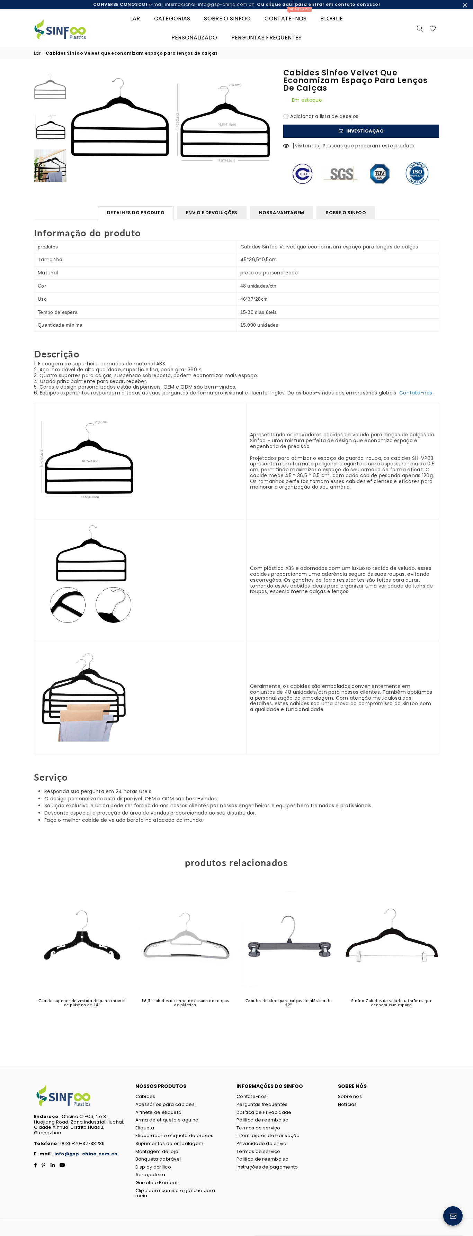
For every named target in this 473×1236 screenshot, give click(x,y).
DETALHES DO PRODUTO (135, 212)
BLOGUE (331, 18)
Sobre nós (350, 1096)
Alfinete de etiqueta (158, 1112)
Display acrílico (153, 1167)
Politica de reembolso (262, 1120)
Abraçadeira (150, 1174)
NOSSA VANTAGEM (281, 212)
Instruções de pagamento (267, 1167)
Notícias (347, 1104)
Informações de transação (268, 1135)
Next (267, 119)
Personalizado (194, 38)
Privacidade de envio (262, 1143)
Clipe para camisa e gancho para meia (175, 1193)
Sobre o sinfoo (227, 18)
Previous (76, 119)
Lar (135, 18)
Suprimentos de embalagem (169, 1143)
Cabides (145, 1096)
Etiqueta (144, 1128)
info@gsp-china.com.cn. (86, 1154)
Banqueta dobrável (158, 1159)
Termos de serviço (258, 1128)
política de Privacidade (264, 1112)
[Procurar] (420, 28)
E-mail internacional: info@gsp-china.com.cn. (236, 4)
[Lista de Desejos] (432, 28)
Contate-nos (287, 15)
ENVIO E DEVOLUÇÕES (212, 212)
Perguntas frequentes (266, 38)
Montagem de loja (156, 1151)
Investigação (364, 131)
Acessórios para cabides (165, 1104)
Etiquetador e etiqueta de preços (174, 1135)
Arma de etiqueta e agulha (167, 1120)
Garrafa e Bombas (157, 1182)
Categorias (172, 18)
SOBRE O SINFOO (345, 212)
